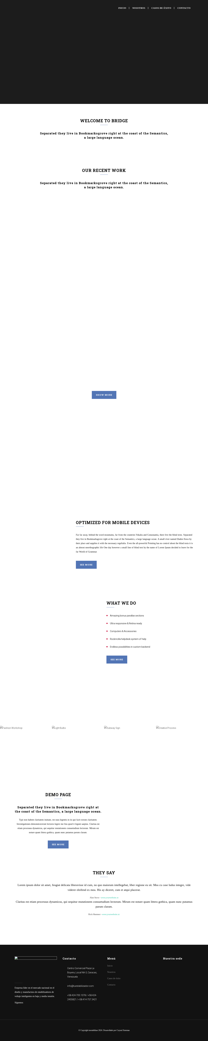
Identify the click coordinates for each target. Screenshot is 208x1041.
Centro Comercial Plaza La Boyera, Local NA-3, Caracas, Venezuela (82, 972)
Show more (104, 394)
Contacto (111, 985)
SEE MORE (116, 659)
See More (86, 564)
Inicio (110, 966)
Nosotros (111, 972)
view (50, 220)
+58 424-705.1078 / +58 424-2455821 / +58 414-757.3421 (82, 997)
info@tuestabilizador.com (80, 986)
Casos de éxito (113, 978)
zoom (36, 220)
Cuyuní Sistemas (123, 1030)
